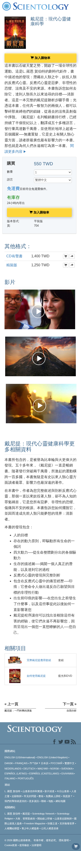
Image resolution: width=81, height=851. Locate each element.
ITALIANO (10, 778)
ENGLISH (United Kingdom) (52, 757)
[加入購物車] (65, 256)
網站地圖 (60, 801)
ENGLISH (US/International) (19, 757)
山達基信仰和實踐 (32, 791)
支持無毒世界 (67, 823)
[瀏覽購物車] (76, 846)
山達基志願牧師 (63, 818)
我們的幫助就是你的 (15, 801)
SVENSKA (66, 768)
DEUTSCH (29, 768)
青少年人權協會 (30, 828)
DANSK (8, 763)
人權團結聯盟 (11, 828)
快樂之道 (52, 823)
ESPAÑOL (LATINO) (15, 773)
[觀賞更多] (72, 256)
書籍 (40, 796)
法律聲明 (36, 845)
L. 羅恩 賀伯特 (12, 791)
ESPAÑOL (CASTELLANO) (44, 773)
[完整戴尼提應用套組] (15, 660)
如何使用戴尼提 (36, 675)
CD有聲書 (14, 256)
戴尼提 (26, 813)
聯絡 (43, 801)
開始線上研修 (44, 818)
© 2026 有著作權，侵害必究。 (31, 840)
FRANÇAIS (21, 763)
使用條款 (24, 845)
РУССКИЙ (56, 763)
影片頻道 (49, 791)
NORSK (54, 768)
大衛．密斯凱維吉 (25, 818)
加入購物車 (42, 58)
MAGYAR (43, 768)
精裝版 (11, 265)
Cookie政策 (10, 845)
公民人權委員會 (49, 828)
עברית (34, 763)
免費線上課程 (53, 796)
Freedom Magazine (34, 823)
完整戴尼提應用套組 (39, 660)
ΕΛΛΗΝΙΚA (67, 773)
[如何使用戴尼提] (14, 675)
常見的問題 (30, 796)
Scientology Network (43, 813)
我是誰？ (68, 796)
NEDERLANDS (12, 768)
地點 (50, 801)
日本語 (44, 763)
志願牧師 (17, 796)
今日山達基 (63, 791)
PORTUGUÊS (26, 778)
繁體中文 (69, 763)
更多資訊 (34, 801)
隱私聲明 (64, 840)
